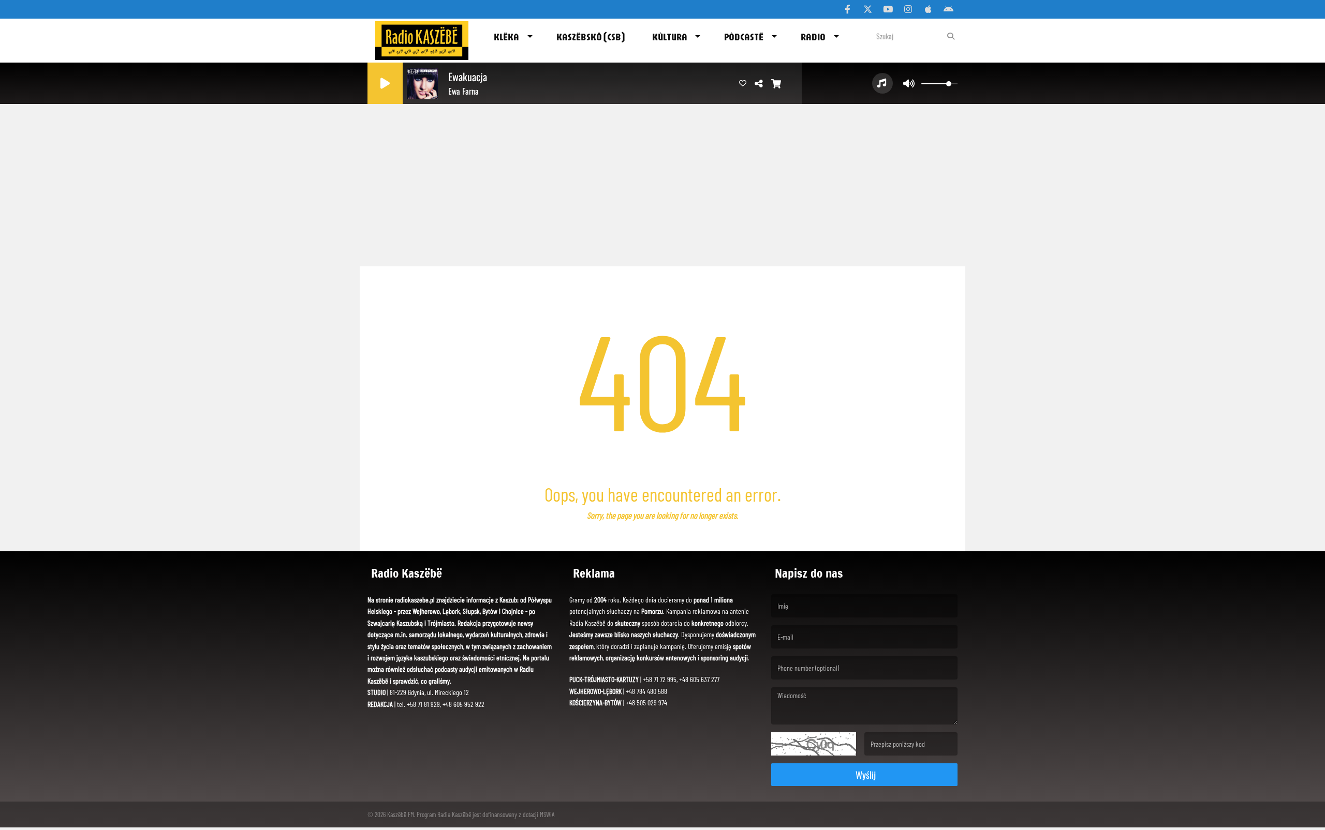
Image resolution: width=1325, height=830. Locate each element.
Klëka (506, 37)
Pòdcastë (743, 37)
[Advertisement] (662, 181)
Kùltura (669, 37)
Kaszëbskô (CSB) (590, 37)
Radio (813, 37)
